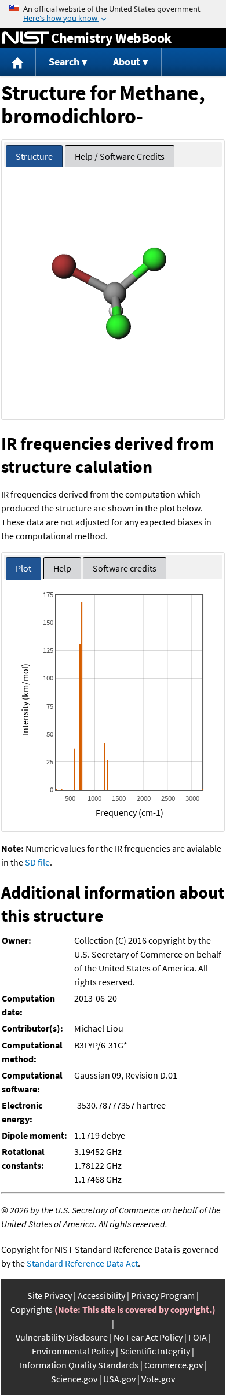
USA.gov (119, 1379)
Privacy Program (163, 1295)
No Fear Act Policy (148, 1337)
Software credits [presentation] (124, 568)
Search (64, 61)
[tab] (34, 156)
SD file (37, 862)
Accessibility (101, 1295)
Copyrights (31, 1309)
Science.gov (74, 1379)
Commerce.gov (173, 1365)
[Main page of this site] (18, 62)
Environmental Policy (73, 1351)
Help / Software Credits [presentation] (120, 156)
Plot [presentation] (23, 568)
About (126, 61)
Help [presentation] (62, 568)
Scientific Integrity (155, 1351)
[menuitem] (18, 62)
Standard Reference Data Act (82, 1263)
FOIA (197, 1337)
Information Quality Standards (79, 1365)
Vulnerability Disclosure (62, 1337)
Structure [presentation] (34, 156)
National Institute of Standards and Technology (25, 38)
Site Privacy (49, 1295)
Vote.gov (158, 1379)
